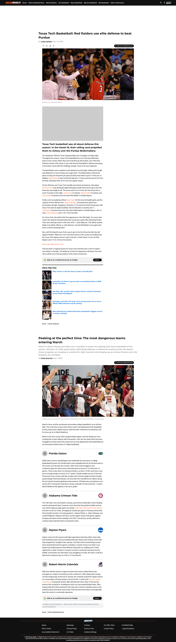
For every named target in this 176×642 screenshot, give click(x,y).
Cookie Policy (109, 629)
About (24, 3)
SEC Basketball (104, 3)
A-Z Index (70, 632)
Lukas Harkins (46, 41)
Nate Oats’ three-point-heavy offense (88, 508)
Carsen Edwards (70, 202)
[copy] (53, 46)
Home (44, 324)
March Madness (51, 3)
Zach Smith (46, 195)
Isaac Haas (71, 200)
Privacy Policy (72, 629)
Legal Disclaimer (128, 629)
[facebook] (164, 2)
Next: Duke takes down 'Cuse (53, 244)
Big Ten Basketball (90, 3)
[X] (161, 2)
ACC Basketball (63, 3)
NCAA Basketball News (36, 3)
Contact (87, 625)
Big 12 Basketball (76, 3)
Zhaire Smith (85, 193)
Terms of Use (89, 629)
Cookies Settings (90, 632)
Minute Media (32, 637)
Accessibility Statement (50, 632)
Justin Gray (67, 193)
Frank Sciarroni (47, 358)
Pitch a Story (46, 629)
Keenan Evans (47, 188)
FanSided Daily (127, 625)
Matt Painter (53, 178)
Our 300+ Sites (109, 625)
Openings (70, 625)
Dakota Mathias (52, 213)
